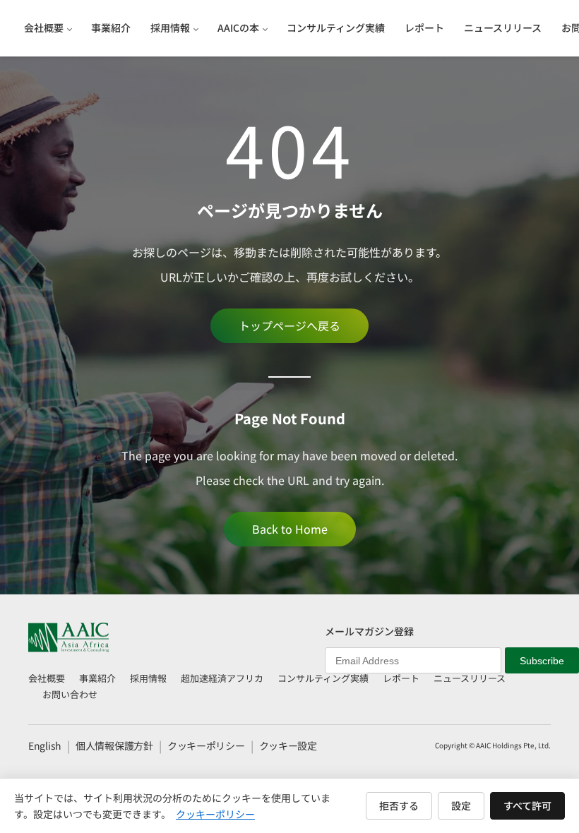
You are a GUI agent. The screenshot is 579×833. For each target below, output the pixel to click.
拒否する (399, 805)
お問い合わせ (69, 694)
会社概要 (46, 678)
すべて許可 (527, 805)
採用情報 (148, 678)
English (44, 745)
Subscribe (542, 660)
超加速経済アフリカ (222, 678)
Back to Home (290, 528)
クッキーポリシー (206, 745)
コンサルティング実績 (323, 678)
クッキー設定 (288, 745)
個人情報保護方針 (114, 745)
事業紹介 (97, 678)
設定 (461, 805)
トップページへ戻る (289, 325)
